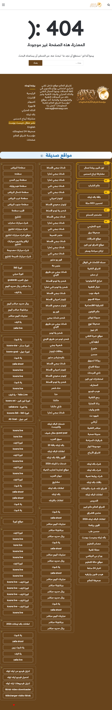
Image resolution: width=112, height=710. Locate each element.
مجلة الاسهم (94, 299)
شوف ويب (94, 293)
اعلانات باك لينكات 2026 (18, 623)
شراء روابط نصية (94, 476)
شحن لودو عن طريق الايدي (56, 339)
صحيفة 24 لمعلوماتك (24, 131)
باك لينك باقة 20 (56, 445)
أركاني (94, 421)
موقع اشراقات (94, 238)
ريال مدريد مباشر (56, 536)
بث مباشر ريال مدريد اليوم (18, 286)
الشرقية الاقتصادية (94, 305)
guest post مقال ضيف (56, 432)
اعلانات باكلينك (56, 500)
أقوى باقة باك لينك (56, 457)
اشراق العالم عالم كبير (94, 506)
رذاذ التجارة (94, 403)
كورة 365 (18, 267)
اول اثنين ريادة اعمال (94, 167)
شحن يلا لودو (56, 332)
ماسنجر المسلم (94, 214)
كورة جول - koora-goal (18, 351)
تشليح (18, 216)
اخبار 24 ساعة (94, 568)
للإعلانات (9, 705)
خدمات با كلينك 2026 (56, 463)
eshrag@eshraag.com (56, 108)
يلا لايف (18, 292)
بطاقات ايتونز (56, 351)
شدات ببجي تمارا (56, 173)
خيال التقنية (94, 286)
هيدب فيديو (94, 391)
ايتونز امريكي (56, 198)
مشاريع (56, 482)
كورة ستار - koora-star (18, 345)
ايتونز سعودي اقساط (56, 204)
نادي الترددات (94, 372)
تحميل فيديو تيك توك (18, 677)
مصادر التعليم (94, 543)
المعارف (94, 385)
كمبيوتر (31, 101)
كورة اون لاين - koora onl (18, 400)
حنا (56, 394)
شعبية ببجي (56, 345)
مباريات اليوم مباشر (56, 524)
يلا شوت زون (18, 647)
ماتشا (56, 400)
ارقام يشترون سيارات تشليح (18, 242)
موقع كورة (18, 521)
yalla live (18, 328)
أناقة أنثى (94, 342)
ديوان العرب (56, 475)
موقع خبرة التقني (94, 336)
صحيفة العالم (94, 580)
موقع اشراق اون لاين (94, 244)
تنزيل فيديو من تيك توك (18, 671)
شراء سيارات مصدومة (18, 250)
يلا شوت (56, 511)
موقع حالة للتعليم (94, 562)
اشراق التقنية (94, 268)
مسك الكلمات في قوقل (94, 262)
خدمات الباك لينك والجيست (56, 425)
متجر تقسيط (56, 235)
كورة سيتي (18, 273)
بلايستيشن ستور (56, 357)
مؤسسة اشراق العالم (24, 135)
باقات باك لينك (94, 482)
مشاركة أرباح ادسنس (24, 118)
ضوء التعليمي (94, 226)
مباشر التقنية (94, 428)
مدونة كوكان (94, 317)
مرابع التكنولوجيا (94, 280)
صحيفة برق (94, 232)
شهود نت (94, 415)
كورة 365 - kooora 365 (18, 413)
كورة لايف (18, 442)
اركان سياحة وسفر (94, 250)
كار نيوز (94, 329)
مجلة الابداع (94, 366)
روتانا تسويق (94, 360)
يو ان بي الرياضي (94, 555)
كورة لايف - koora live (18, 581)
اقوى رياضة (94, 525)
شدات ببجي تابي (56, 186)
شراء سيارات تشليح (18, 229)
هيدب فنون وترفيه (94, 574)
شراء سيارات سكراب (18, 222)
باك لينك (30, 114)
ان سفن (94, 274)
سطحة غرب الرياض (18, 198)
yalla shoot (56, 517)
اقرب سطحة (18, 210)
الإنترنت (31, 97)
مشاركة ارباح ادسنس (94, 173)
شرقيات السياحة (94, 440)
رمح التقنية (94, 397)
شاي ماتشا (56, 406)
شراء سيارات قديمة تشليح (18, 256)
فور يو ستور (56, 259)
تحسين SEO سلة (94, 203)
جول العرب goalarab (18, 280)
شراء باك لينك (94, 463)
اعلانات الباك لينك (94, 494)
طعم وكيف (94, 409)
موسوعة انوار (94, 446)
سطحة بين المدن (18, 179)
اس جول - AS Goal (18, 419)
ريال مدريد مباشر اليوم (18, 303)
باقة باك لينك (94, 197)
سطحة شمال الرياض (18, 192)
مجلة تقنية (94, 549)
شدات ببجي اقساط (56, 167)
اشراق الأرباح (94, 452)
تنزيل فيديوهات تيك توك (18, 683)
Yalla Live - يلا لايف (18, 394)
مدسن (94, 354)
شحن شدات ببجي (56, 317)
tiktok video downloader (18, 689)
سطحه (18, 173)
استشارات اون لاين (94, 378)
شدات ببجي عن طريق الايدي (56, 273)
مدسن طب (94, 531)
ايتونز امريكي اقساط (56, 299)
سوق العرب (56, 439)
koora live (18, 370)
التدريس (94, 500)
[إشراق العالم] (95, 4)
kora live (18, 436)
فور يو (56, 311)
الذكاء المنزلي (28, 110)
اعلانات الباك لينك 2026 (94, 519)
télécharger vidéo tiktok (18, 695)
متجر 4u (56, 265)
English (31, 127)
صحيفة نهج (94, 323)
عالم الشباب (94, 185)
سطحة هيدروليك (17, 186)
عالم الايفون (94, 311)
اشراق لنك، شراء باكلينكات (94, 488)
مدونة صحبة (94, 434)
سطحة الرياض (18, 167)
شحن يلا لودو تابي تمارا (56, 287)
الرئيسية (31, 93)
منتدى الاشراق (94, 513)
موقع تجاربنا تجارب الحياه (56, 469)
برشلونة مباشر (56, 530)
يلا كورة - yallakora (18, 406)
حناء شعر (56, 388)
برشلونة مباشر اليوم (18, 309)
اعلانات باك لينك (56, 488)
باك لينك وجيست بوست (94, 537)
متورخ (94, 348)
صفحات (31, 139)
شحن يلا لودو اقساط (56, 210)
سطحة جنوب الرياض (18, 204)
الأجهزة (31, 105)
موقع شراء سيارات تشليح (18, 235)
